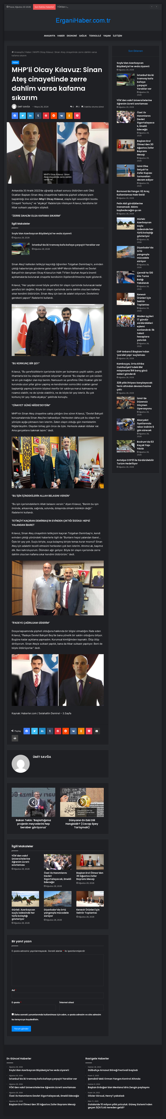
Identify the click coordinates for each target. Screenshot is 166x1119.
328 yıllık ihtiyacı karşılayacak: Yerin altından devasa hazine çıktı (135, 386)
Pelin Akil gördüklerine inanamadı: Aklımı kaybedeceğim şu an (130, 207)
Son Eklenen (135, 50)
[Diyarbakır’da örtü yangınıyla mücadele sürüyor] (57, 899)
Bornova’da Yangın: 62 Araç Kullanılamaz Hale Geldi (133, 193)
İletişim (117, 35)
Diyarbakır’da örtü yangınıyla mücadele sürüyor (56, 912)
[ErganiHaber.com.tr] (83, 20)
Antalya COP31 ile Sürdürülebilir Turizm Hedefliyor (135, 462)
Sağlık (83, 35)
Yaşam (107, 35)
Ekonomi (72, 35)
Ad (14, 990)
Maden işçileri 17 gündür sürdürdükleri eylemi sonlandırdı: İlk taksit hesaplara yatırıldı (145, 328)
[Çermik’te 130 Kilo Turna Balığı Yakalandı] (126, 277)
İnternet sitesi (66, 1002)
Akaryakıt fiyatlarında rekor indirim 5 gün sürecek (145, 425)
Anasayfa (49, 35)
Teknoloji (95, 35)
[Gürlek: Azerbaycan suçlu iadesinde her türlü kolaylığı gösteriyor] (25, 899)
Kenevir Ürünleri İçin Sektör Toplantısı (88, 911)
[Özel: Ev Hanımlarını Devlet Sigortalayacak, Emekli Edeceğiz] (57, 862)
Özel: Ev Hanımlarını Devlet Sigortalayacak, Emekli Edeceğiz (57, 877)
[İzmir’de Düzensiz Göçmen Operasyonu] (126, 403)
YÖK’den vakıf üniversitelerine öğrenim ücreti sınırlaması (85, 7)
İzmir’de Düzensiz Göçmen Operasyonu (144, 403)
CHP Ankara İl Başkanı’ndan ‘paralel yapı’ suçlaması (133, 353)
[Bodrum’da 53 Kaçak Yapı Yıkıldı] (126, 446)
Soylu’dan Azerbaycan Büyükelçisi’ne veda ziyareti (42, 233)
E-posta (16, 1002)
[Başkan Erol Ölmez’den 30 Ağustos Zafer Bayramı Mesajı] (90, 862)
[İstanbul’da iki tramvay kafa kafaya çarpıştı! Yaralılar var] (21, 249)
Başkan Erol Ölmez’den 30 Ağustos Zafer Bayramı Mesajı (89, 876)
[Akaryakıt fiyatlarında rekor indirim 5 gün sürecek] (126, 424)
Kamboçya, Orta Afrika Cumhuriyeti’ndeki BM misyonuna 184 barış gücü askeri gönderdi (132, 369)
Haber (61, 35)
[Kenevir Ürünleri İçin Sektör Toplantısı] (90, 899)
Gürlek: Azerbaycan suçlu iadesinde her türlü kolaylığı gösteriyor (23, 914)
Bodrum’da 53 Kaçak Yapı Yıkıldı (145, 445)
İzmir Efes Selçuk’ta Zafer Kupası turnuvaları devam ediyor (145, 173)
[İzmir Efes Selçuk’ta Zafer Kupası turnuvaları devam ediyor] (126, 171)
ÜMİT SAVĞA (24, 106)
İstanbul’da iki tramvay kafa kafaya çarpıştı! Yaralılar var (66, 244)
